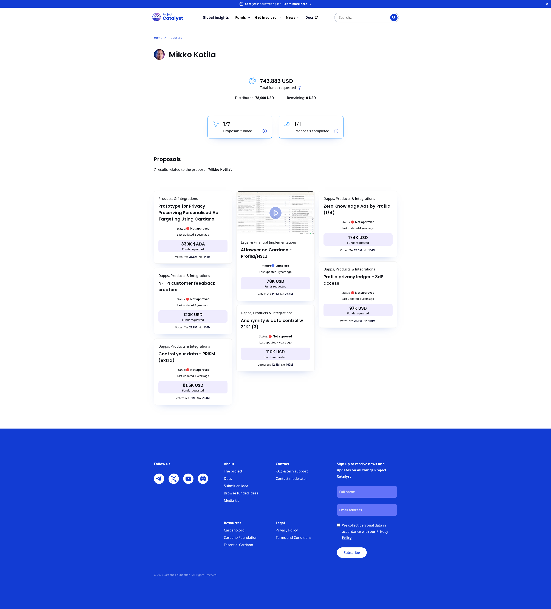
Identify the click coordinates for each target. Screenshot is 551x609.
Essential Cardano (238, 544)
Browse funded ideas (241, 493)
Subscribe (352, 552)
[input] (357, 17)
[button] (275, 213)
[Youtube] (188, 479)
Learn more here (295, 4)
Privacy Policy (287, 530)
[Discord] (203, 479)
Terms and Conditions (293, 537)
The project (233, 471)
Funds (240, 17)
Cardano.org (234, 530)
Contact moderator (291, 478)
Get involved (266, 17)
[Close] (547, 4)
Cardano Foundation (240, 537)
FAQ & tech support (292, 471)
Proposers (175, 38)
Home (158, 38)
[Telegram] (159, 479)
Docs (228, 478)
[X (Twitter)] (174, 479)
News (290, 17)
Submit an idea (236, 485)
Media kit (231, 500)
